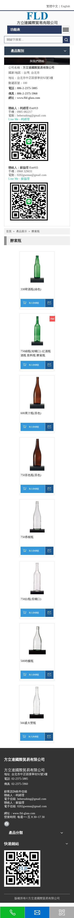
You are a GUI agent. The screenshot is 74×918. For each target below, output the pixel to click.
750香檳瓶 (27, 537)
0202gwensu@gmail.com (31, 175)
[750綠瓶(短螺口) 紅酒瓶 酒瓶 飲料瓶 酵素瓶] (37, 330)
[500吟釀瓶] (37, 640)
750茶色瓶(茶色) (31, 475)
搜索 (66, 39)
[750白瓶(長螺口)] (37, 578)
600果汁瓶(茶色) (31, 413)
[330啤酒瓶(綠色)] (37, 268)
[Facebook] (6, 823)
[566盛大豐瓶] (36, 702)
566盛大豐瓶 (28, 723)
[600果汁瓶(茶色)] (37, 392)
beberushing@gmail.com (31, 115)
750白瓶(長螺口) (31, 599)
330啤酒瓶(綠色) (31, 289)
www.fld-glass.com (28, 97)
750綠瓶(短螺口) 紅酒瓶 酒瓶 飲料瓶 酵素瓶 (36, 353)
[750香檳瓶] (37, 516)
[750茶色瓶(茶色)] (37, 454)
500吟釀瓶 (27, 661)
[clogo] (37, 18)
